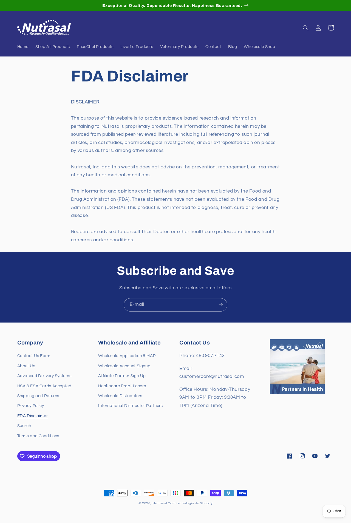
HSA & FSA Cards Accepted (44, 386)
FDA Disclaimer (32, 416)
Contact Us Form (33, 356)
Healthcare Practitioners (122, 386)
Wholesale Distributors (120, 396)
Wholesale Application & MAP (126, 356)
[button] (305, 27)
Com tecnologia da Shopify (190, 503)
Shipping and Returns (38, 396)
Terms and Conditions (38, 436)
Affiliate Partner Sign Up (122, 376)
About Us (26, 366)
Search (24, 426)
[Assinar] (220, 305)
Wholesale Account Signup (124, 366)
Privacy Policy (30, 406)
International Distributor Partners (130, 406)
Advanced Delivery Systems (44, 376)
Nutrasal (159, 503)
